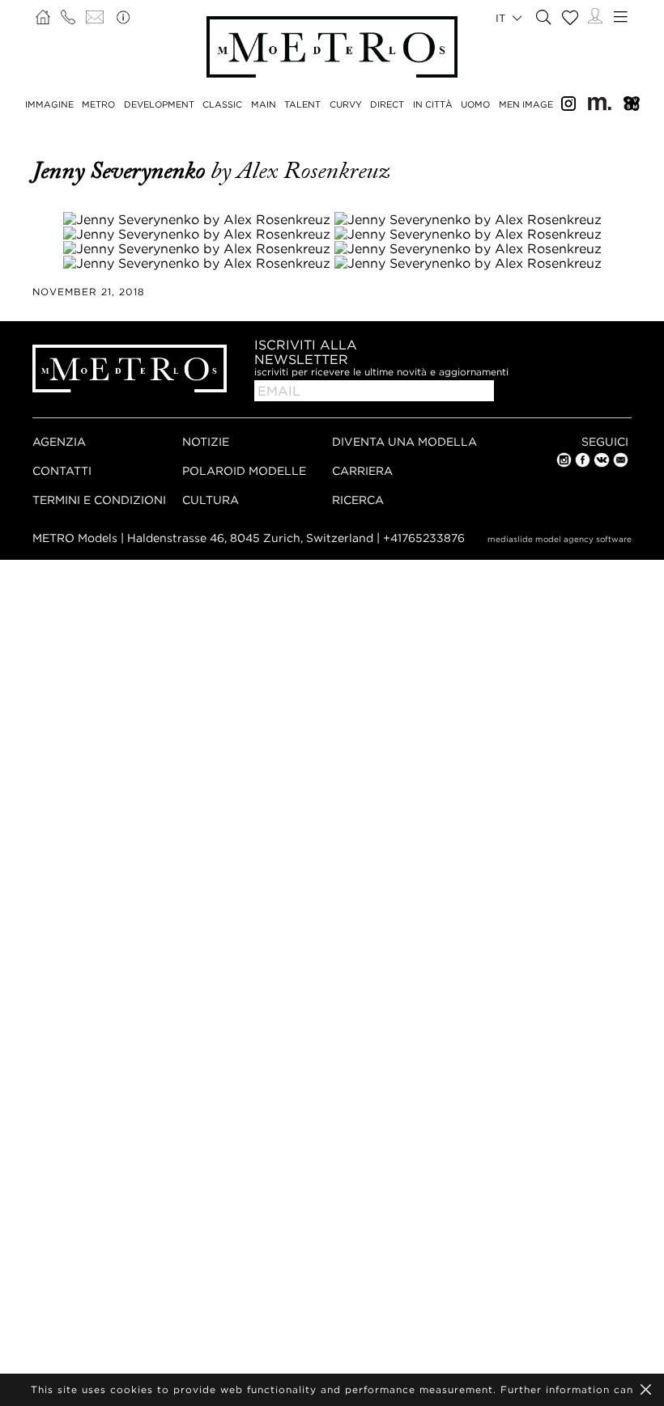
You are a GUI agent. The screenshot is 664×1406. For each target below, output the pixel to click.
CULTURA (210, 499)
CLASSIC (222, 104)
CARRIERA (362, 470)
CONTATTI (62, 470)
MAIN (263, 104)
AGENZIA (59, 441)
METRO (98, 104)
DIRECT (387, 104)
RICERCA (358, 499)
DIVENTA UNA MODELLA (404, 441)
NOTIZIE (205, 441)
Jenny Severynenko (121, 170)
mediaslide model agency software (559, 539)
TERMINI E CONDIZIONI (99, 499)
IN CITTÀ (433, 104)
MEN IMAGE (526, 104)
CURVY (346, 104)
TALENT (302, 104)
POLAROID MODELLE (244, 470)
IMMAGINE (49, 104)
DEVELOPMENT (159, 104)
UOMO (475, 104)
